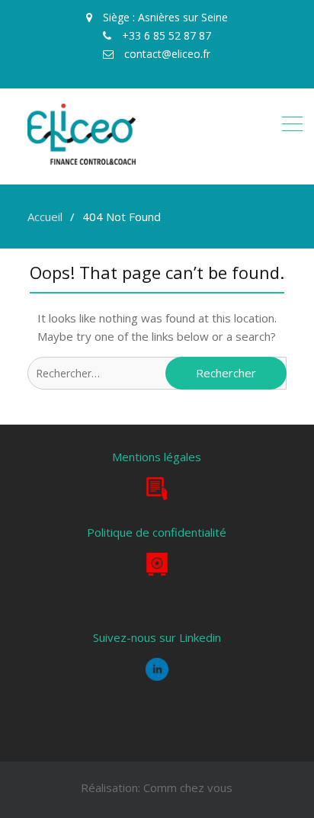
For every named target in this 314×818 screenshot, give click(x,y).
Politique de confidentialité (156, 532)
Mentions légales (156, 456)
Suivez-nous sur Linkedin (157, 637)
